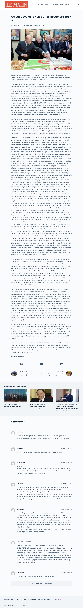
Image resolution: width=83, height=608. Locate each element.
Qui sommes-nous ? (9, 599)
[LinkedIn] (62, 364)
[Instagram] (60, 599)
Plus (72, 4)
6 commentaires (44, 409)
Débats (67, 4)
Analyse (37, 25)
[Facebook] (21, 364)
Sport (61, 4)
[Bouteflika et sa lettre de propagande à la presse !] (41, 395)
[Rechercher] (78, 4)
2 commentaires (70, 411)
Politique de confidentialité (28, 599)
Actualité (40, 4)
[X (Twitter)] (41, 364)
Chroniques (48, 4)
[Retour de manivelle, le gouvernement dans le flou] (15, 395)
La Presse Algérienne (44, 599)
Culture (55, 4)
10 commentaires (19, 409)
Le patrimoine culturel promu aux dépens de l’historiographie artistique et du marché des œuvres (67, 406)
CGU (18, 599)
